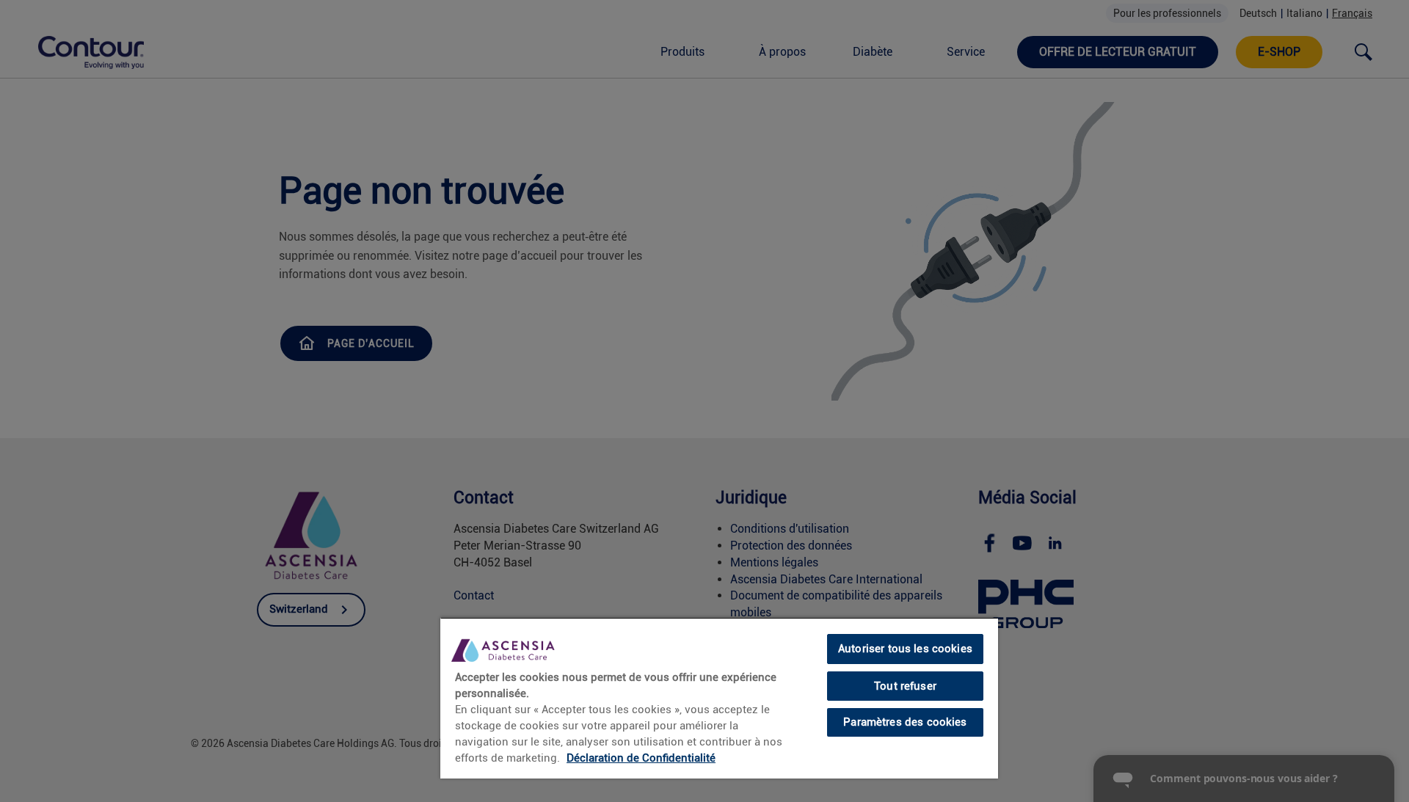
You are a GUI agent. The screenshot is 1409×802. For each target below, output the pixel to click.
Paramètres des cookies (904, 722)
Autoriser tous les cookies (905, 648)
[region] (719, 698)
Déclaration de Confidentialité (641, 758)
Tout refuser (905, 686)
